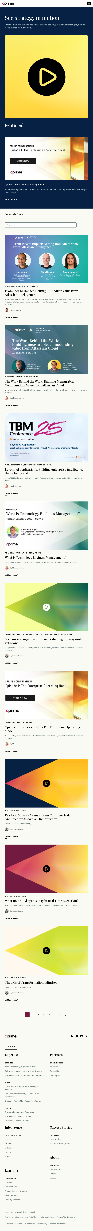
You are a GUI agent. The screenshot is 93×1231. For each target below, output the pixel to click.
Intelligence (13, 1127)
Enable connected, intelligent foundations (23, 1075)
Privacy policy (29, 1224)
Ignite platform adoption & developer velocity (21, 1087)
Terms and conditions (13, 1224)
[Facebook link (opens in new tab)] (71, 1036)
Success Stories (61, 1127)
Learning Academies (14, 1200)
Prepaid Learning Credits (16, 1191)
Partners (56, 1055)
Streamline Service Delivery (17, 1121)
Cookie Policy (42, 1224)
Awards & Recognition (60, 1143)
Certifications (11, 1187)
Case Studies (55, 1139)
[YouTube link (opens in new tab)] (76, 1036)
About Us (54, 1165)
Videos (8, 1148)
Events (8, 1152)
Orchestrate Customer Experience (19, 1112)
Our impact (55, 1135)
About (54, 1157)
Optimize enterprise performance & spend (23, 1071)
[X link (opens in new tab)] (86, 1036)
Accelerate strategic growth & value (20, 1067)
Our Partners (56, 1063)
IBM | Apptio (55, 1075)
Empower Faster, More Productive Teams (23, 1101)
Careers (53, 1174)
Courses (8, 1182)
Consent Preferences (57, 1224)
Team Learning (11, 1195)
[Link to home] (8, 3)
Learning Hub (11, 1178)
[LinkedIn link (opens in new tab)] (81, 1036)
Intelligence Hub (13, 1135)
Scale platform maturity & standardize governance (22, 1095)
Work (7, 1083)
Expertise (12, 1055)
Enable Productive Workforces (18, 1116)
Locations (54, 1178)
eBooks (8, 1143)
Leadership (55, 1169)
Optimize (9, 1063)
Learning (11, 1170)
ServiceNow (55, 1071)
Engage (8, 1108)
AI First (8, 1156)
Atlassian (54, 1067)
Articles (8, 1139)
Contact (11, 1046)
